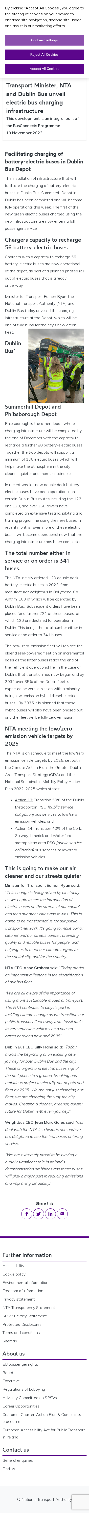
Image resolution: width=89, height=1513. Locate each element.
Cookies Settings (44, 40)
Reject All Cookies (44, 54)
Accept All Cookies (44, 69)
